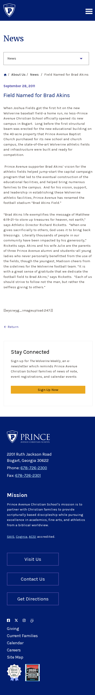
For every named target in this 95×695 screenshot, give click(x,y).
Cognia (21, 537)
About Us (18, 74)
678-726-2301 (28, 475)
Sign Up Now (48, 390)
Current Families (22, 635)
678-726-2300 (34, 467)
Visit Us (32, 559)
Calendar (15, 642)
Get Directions (33, 599)
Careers (14, 650)
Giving (13, 628)
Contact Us (33, 579)
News (11, 58)
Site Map (15, 657)
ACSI (32, 537)
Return (10, 327)
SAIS (10, 537)
